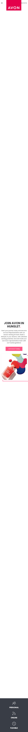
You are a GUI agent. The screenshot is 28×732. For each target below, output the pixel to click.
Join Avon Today (14, 349)
